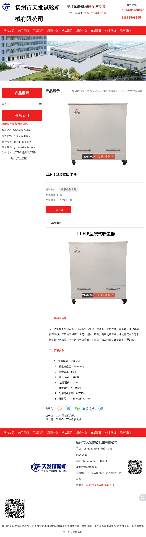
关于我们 (23, 30)
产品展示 (38, 30)
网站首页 (9, 30)
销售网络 (110, 30)
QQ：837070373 (88, 460)
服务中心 (81, 30)
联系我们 (125, 30)
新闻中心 (52, 30)
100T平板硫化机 (65, 415)
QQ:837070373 (22, 129)
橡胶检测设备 (110, 91)
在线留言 (96, 30)
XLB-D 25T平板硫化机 (68, 419)
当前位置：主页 (84, 91)
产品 (97, 91)
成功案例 (67, 30)
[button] (69, 77)
